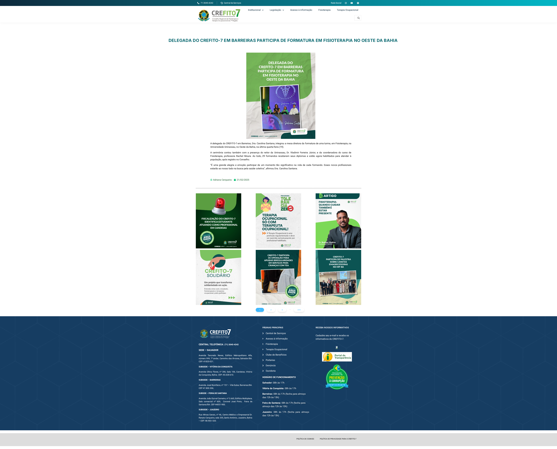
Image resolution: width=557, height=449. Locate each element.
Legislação (275, 10)
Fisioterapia (324, 10)
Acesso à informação (301, 10)
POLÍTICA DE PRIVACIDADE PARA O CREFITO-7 (338, 439)
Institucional (254, 10)
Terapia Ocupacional (347, 10)
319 (299, 310)
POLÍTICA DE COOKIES (305, 439)
